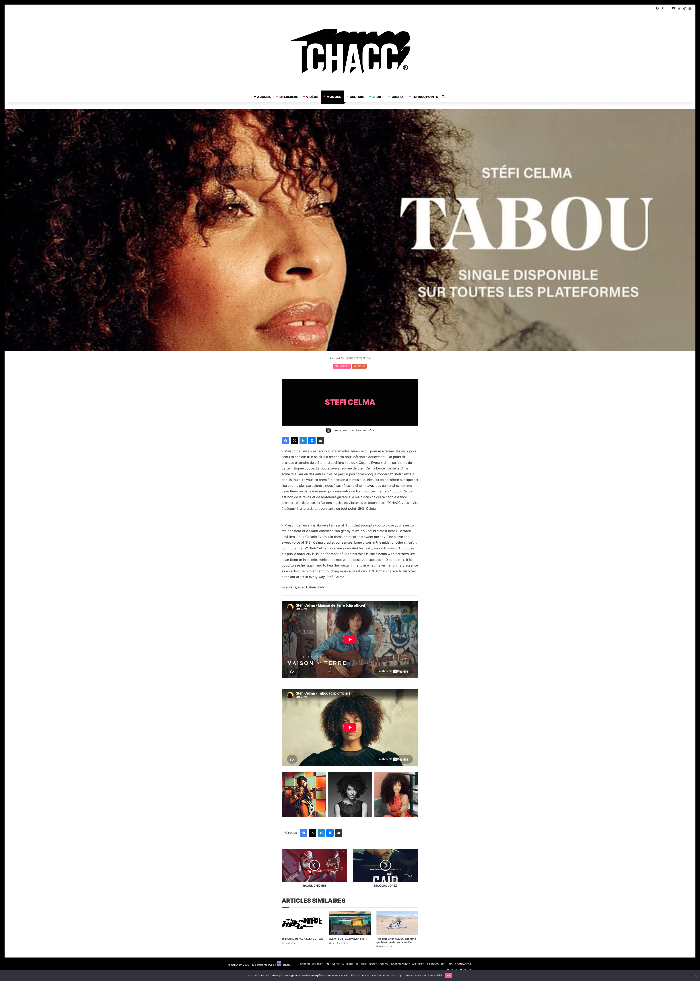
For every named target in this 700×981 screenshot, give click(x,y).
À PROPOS (433, 964)
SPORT (377, 97)
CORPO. (398, 97)
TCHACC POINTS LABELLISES (407, 964)
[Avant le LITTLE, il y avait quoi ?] (350, 923)
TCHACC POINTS (425, 97)
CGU (443, 964)
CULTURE (357, 97)
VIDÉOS (312, 97)
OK (449, 975)
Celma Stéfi (315, 587)
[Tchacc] (350, 51)
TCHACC (305, 964)
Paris (292, 587)
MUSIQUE (334, 97)
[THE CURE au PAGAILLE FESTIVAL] (303, 923)
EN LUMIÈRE (288, 97)
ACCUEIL (264, 97)
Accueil (335, 358)
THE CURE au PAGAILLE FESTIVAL (302, 938)
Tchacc (286, 964)
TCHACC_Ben (339, 430)
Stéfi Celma (366, 468)
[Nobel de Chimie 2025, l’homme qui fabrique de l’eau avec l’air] (397, 923)
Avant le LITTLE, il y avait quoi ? (348, 938)
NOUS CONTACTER (460, 964)
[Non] (695, 975)
